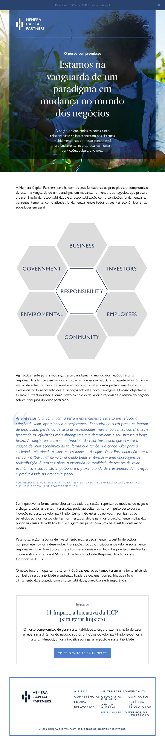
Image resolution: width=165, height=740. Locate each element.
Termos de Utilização (138, 713)
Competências (84, 696)
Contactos (138, 696)
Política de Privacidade (138, 705)
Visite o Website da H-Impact (82, 653)
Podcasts (137, 691)
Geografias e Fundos (111, 698)
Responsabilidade (111, 712)
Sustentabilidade (111, 691)
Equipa (80, 702)
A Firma (81, 691)
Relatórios (84, 707)
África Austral (108, 705)
